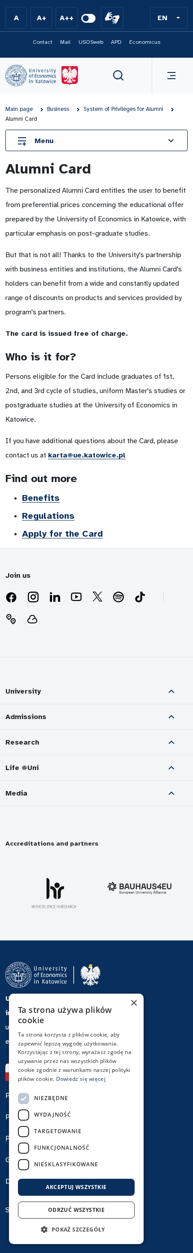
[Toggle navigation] (170, 75)
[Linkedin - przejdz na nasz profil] (54, 597)
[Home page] (41, 75)
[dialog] (76, 1119)
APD (116, 42)
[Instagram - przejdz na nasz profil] (33, 597)
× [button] (133, 1003)
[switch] (88, 18)
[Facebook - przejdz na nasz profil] (11, 597)
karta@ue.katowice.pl (87, 455)
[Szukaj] (118, 75)
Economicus (144, 42)
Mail (65, 42)
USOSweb (91, 42)
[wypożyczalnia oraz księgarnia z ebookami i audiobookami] (32, 619)
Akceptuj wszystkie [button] (76, 1187)
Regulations (48, 515)
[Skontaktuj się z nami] (10, 619)
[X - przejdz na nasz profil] (97, 597)
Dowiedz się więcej (80, 1079)
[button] (169, 18)
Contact (43, 42)
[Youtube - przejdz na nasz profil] (76, 597)
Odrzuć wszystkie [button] (76, 1210)
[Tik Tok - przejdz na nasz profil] (140, 597)
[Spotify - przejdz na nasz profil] (118, 597)
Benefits (41, 498)
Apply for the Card (62, 533)
